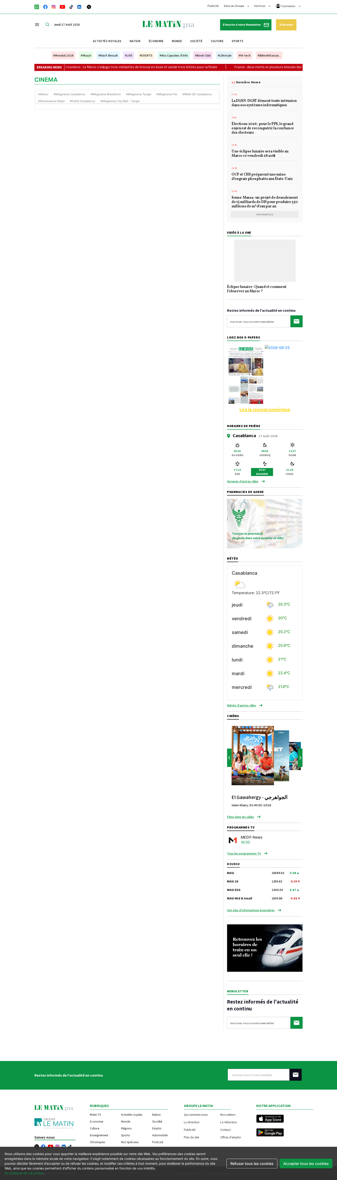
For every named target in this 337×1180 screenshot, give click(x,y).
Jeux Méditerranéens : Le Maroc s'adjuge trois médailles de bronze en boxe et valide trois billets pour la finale (103, 67)
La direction (191, 1122)
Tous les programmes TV (244, 853)
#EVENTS (146, 55)
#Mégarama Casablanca (69, 94)
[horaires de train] (265, 947)
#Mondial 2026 (63, 55)
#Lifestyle (225, 55)
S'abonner (286, 24)
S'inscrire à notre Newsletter (242, 24)
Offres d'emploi (230, 1137)
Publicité (213, 6)
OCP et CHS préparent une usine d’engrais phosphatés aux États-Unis (262, 177)
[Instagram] (54, 6)
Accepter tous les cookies (306, 1163)
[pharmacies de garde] (265, 523)
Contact (225, 1129)
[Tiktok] (71, 6)
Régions (126, 1128)
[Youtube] (62, 6)
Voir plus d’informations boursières (251, 910)
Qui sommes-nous (196, 1114)
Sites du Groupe (234, 6)
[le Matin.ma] (168, 24)
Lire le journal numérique (264, 409)
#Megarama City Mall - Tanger (120, 101)
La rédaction (228, 1122)
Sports (237, 41)
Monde (177, 41)
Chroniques (97, 1142)
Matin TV (95, 1114)
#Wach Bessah (108, 55)
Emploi (156, 1128)
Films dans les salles (240, 817)
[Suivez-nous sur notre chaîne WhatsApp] (38, 6)
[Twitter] (89, 6)
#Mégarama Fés (166, 94)
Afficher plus (265, 214)
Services (260, 6)
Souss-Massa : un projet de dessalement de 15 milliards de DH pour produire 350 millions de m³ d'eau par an (265, 202)
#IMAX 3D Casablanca (197, 94)
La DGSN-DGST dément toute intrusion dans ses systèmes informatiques (264, 103)
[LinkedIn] (79, 6)
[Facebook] (45, 6)
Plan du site (191, 1137)
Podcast (157, 1142)
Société (196, 41)
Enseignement (99, 1135)
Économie (156, 41)
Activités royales (107, 41)
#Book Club (203, 55)
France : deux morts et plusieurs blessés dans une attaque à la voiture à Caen (264, 67)
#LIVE (129, 55)
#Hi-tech (245, 55)
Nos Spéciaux (130, 1142)
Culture (217, 41)
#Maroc (43, 94)
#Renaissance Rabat (51, 101)
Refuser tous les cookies (251, 1163)
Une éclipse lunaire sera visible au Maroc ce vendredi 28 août (260, 153)
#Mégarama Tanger (138, 94)
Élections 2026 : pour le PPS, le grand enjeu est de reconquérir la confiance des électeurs (263, 128)
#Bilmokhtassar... (269, 55)
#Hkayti (86, 55)
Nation (135, 41)
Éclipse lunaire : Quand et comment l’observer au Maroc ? (257, 289)
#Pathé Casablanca (82, 101)
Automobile (160, 1135)
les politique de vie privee (24, 1173)
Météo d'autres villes (241, 705)
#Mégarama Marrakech (106, 94)
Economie (96, 1121)
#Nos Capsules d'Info (174, 55)
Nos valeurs (227, 1114)
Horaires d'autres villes (242, 481)
